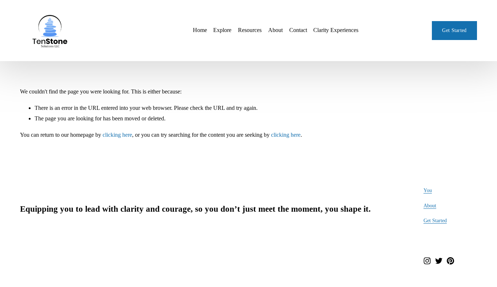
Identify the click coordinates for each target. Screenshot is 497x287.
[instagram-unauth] (427, 260)
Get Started (454, 30)
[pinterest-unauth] (450, 260)
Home (200, 30)
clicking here (117, 135)
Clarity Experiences (335, 30)
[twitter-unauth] (438, 260)
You (428, 190)
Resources (250, 30)
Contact (298, 30)
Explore (222, 30)
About (275, 30)
